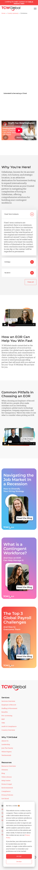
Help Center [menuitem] (6, 780)
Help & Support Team (23, 2)
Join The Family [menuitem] (7, 748)
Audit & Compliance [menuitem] (9, 726)
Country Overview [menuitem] (8, 730)
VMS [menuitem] (3, 723)
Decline (19, 861)
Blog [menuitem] (3, 773)
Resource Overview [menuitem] (9, 766)
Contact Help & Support (12, 106)
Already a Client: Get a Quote (14, 100)
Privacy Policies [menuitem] (7, 795)
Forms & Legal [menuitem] (7, 784)
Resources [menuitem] (7, 762)
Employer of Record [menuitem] (9, 705)
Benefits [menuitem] (5, 712)
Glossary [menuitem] (5, 770)
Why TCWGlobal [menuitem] (9, 737)
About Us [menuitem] (5, 741)
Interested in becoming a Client (15, 93)
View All (30, 282)
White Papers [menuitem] (7, 752)
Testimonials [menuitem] (6, 755)
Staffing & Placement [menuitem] (9, 708)
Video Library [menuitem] (7, 777)
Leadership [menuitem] (6, 744)
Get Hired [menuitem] (5, 798)
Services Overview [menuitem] (8, 701)
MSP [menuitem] (3, 719)
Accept (19, 856)
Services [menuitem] (5, 698)
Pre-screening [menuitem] (7, 716)
